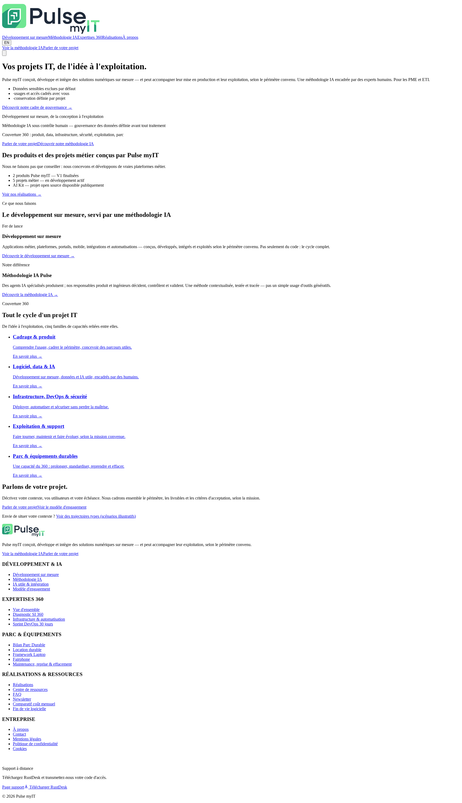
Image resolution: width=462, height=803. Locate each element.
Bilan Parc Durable (29, 645)
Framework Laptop (29, 654)
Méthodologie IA (62, 37)
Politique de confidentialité (35, 743)
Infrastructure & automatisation (39, 619)
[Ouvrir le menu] (4, 53)
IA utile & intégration (31, 584)
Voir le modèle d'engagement (61, 507)
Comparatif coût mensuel (34, 704)
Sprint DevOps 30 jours (33, 624)
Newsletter (22, 699)
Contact (19, 734)
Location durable (27, 649)
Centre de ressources (30, 689)
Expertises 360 (89, 37)
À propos (130, 37)
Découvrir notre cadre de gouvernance (37, 107)
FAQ (17, 694)
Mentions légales (27, 739)
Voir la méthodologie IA (22, 47)
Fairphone (21, 659)
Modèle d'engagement (31, 589)
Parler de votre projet (60, 47)
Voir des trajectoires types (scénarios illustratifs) (96, 516)
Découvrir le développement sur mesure (38, 255)
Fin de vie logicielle (29, 708)
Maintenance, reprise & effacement (42, 664)
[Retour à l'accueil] (51, 32)
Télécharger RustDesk (47, 787)
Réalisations (112, 37)
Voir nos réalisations (21, 194)
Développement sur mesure (25, 37)
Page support (13, 787)
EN (6, 43)
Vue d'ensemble (26, 609)
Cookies (20, 748)
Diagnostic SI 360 (28, 614)
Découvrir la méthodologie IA (30, 294)
